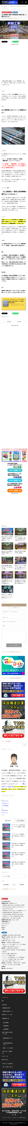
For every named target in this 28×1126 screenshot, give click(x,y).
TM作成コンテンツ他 (7, 1014)
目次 (3, 1000)
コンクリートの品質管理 (8, 959)
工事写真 (21, 884)
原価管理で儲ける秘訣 (18, 916)
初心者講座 (6, 1022)
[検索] (22, 2)
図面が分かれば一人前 (7, 918)
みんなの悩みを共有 (6, 901)
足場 (19, 937)
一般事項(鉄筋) (9, 948)
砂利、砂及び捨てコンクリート (14, 946)
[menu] (25, 2)
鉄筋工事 (3, 948)
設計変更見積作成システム (8, 1043)
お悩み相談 (6, 884)
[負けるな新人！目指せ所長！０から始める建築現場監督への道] (10, 2)
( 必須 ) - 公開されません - (9, 621)
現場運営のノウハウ (22, 910)
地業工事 (3, 942)
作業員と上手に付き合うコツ (18, 906)
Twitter (12, 1114)
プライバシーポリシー (7, 1117)
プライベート (4, 925)
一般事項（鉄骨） (17, 962)
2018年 (17, 919)
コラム (14, 884)
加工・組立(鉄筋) (6, 949)
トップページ (5, 997)
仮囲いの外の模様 (17, 918)
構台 (8, 938)
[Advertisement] (14, 59)
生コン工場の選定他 (20, 957)
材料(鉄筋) (15, 12)
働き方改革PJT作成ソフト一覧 (7, 1033)
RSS (15, 1114)
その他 (3, 929)
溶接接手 (4, 951)
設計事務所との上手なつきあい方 (10, 910)
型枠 (7, 961)
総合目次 (4, 1004)
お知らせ (3, 927)
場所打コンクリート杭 (17, 944)
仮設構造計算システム (8, 1038)
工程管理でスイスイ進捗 (8, 916)
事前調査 (8, 937)
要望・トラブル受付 (8, 1048)
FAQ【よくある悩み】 (7, 1063)
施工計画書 (10, 935)
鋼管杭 (24, 944)
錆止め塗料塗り (9, 968)
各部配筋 (13, 949)
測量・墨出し (14, 937)
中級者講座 (6, 1025)
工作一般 (4, 964)
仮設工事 (3, 937)
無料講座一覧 (5, 1018)
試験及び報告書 (16, 942)
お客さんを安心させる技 (8, 908)
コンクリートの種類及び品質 (9, 955)
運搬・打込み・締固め (18, 959)
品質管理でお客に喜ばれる (17, 914)
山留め (13, 940)
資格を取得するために (18, 912)
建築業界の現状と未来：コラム (8, 919)
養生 (4, 961)
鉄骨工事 (3, 962)
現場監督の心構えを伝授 (8, 905)
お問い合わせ (5, 1059)
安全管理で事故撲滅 (7, 914)
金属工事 (3, 966)
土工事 (3, 940)
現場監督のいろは (13, 903)
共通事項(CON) (13, 953)
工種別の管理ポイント (7, 12)
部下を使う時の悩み (7, 906)
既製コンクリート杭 (7, 944)
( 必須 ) (5, 617)
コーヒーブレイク (5, 923)
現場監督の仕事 (5, 903)
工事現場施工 (9, 962)
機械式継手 (23, 949)
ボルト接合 (10, 964)
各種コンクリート (16, 961)
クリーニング (12, 938)
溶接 (14, 964)
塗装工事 (3, 968)
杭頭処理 (4, 946)
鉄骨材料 (24, 962)
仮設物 (4, 938)
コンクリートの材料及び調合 (9, 957)
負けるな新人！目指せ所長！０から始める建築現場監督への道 (14, 1111)
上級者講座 (6, 1029)
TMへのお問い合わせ (7, 1066)
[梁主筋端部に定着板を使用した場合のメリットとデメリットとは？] (20, 321)
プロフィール (5, 1056)
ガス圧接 (18, 949)
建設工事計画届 (17, 935)
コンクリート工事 (5, 953)
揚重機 (22, 937)
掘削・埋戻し (8, 940)
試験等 (10, 961)
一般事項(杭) (9, 942)
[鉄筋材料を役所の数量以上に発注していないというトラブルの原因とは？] (8, 321)
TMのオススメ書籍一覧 (7, 1052)
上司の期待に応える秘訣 (19, 905)
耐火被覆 (18, 964)
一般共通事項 (4, 935)
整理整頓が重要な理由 (7, 912)
